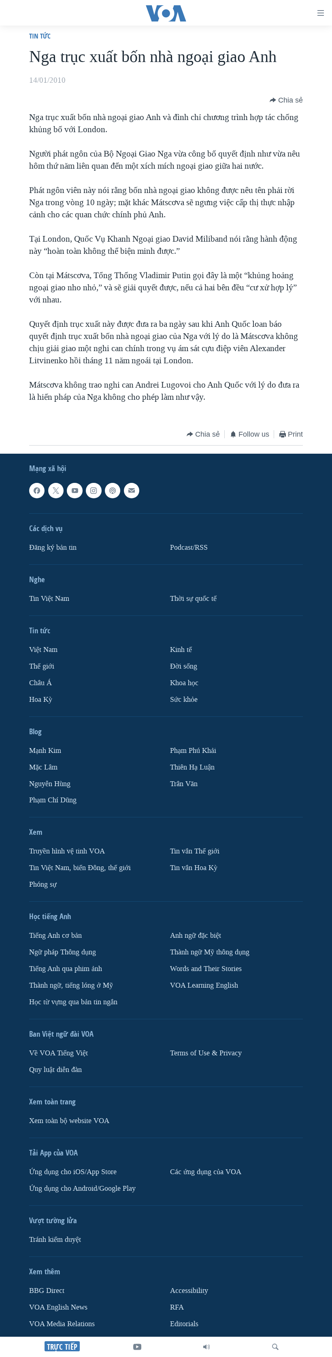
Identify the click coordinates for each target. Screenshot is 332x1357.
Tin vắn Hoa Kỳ (193, 868)
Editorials (184, 1324)
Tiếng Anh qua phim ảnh (65, 968)
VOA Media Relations (62, 1324)
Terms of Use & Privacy (206, 1053)
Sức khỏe (184, 699)
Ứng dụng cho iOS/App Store (73, 1172)
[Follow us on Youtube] (74, 490)
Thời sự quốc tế (193, 598)
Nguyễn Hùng (49, 783)
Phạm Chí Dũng (53, 800)
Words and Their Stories (206, 968)
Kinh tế (181, 649)
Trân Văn (184, 783)
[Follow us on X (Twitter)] (56, 490)
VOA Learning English (204, 985)
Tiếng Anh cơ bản (55, 935)
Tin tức (40, 36)
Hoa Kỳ (40, 699)
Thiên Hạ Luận (192, 767)
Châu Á (40, 683)
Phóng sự (43, 884)
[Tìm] (275, 1347)
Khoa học (184, 683)
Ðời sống (183, 666)
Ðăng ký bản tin (53, 547)
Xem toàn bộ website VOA (69, 1120)
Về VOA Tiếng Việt (58, 1053)
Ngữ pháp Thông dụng (62, 952)
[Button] (286, 100)
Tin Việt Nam (49, 598)
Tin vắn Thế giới (194, 851)
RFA (177, 1307)
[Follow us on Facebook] (37, 490)
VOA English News (58, 1307)
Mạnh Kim (45, 750)
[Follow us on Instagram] (93, 490)
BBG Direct (46, 1290)
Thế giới (41, 666)
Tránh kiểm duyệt (55, 1239)
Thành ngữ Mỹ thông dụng (209, 952)
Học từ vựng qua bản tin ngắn (73, 1002)
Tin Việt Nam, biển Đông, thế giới (80, 868)
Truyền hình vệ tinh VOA (67, 851)
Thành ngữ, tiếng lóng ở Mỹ (71, 985)
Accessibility (189, 1290)
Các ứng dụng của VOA (205, 1172)
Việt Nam (43, 649)
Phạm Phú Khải (193, 750)
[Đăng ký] (131, 490)
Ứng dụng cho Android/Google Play (82, 1188)
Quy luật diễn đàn (55, 1069)
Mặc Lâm (43, 767)
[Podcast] (112, 490)
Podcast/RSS (189, 547)
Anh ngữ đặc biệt (195, 935)
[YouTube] (137, 1347)
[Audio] (206, 1347)
